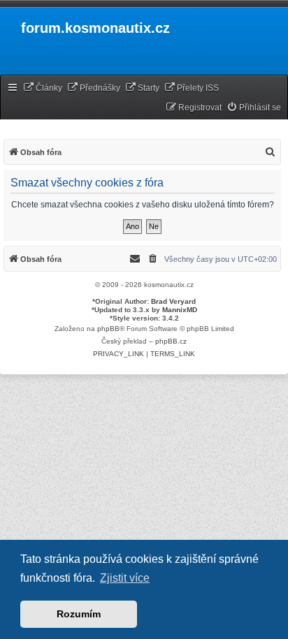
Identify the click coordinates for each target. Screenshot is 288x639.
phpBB (108, 328)
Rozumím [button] (79, 613)
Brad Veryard (173, 301)
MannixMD (179, 310)
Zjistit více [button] (125, 578)
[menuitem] (42, 88)
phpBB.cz (171, 341)
